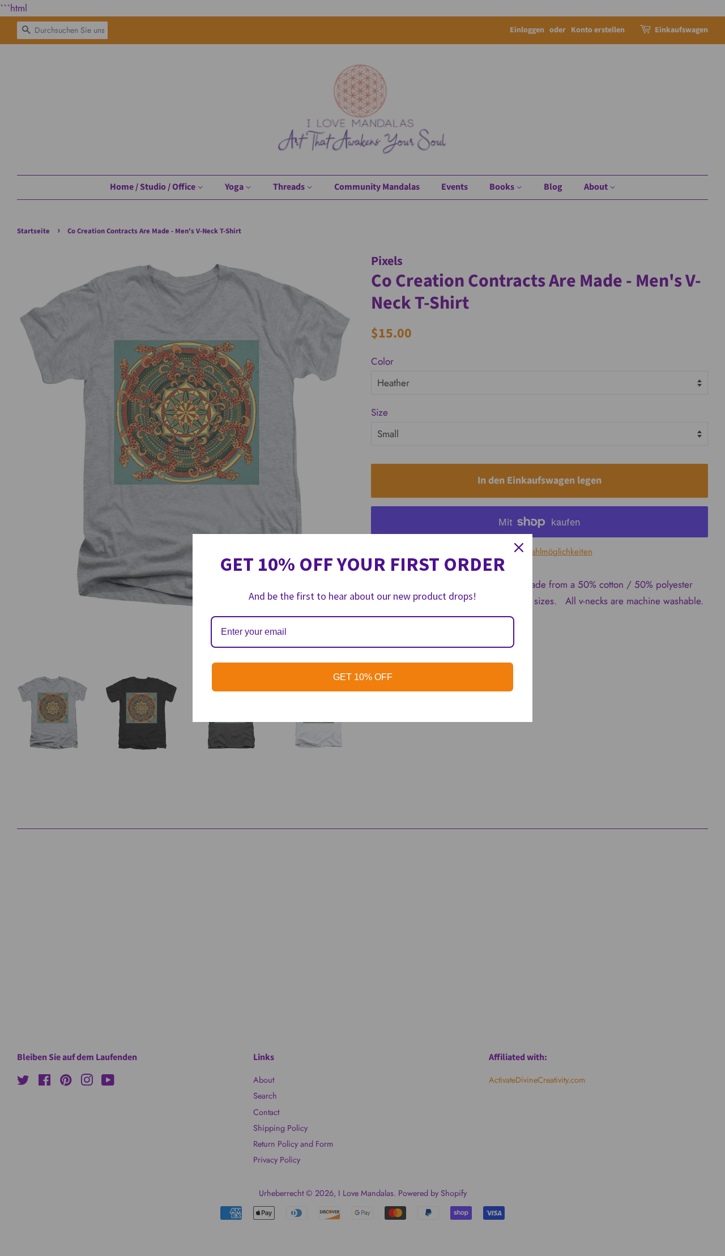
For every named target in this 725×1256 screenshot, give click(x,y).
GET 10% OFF (363, 677)
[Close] (518, 547)
